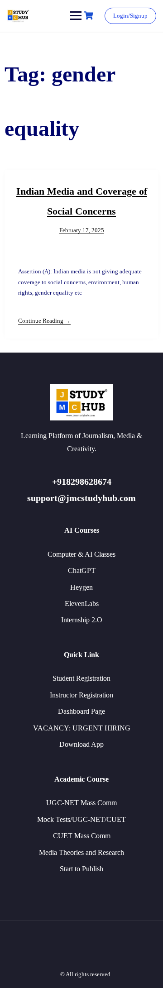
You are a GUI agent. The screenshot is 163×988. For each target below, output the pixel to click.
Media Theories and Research (81, 852)
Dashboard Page (81, 711)
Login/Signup (130, 15)
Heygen (81, 587)
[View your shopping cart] (90, 15)
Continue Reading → (44, 320)
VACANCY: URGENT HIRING (81, 728)
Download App (81, 744)
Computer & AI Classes (81, 554)
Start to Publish (81, 869)
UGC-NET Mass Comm (81, 803)
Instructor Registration (81, 695)
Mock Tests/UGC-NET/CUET (81, 819)
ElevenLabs (82, 603)
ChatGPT (82, 570)
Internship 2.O (81, 620)
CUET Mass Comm (81, 836)
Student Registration (81, 678)
